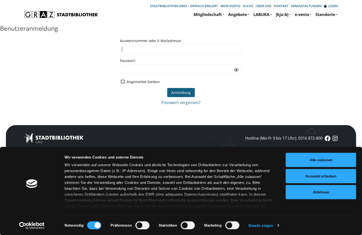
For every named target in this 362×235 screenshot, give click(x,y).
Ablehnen (321, 192)
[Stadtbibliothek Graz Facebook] (327, 138)
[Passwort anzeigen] (236, 69)
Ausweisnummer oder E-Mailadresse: (151, 40)
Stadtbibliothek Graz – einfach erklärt (184, 6)
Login (333, 6)
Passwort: (128, 60)
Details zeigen (260, 225)
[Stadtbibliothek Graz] (61, 14)
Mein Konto (230, 6)
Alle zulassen (321, 160)
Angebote (237, 14)
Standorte (325, 14)
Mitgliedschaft (208, 14)
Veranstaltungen (306, 6)
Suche (248, 6)
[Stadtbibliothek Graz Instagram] (335, 138)
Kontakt (281, 6)
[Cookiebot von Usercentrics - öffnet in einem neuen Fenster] (31, 225)
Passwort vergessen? (181, 102)
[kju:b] (282, 14)
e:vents (302, 14)
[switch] (142, 225)
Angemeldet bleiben (143, 81)
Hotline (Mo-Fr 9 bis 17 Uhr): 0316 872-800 (284, 138)
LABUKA (261, 14)
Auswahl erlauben (320, 176)
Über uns (263, 6)
